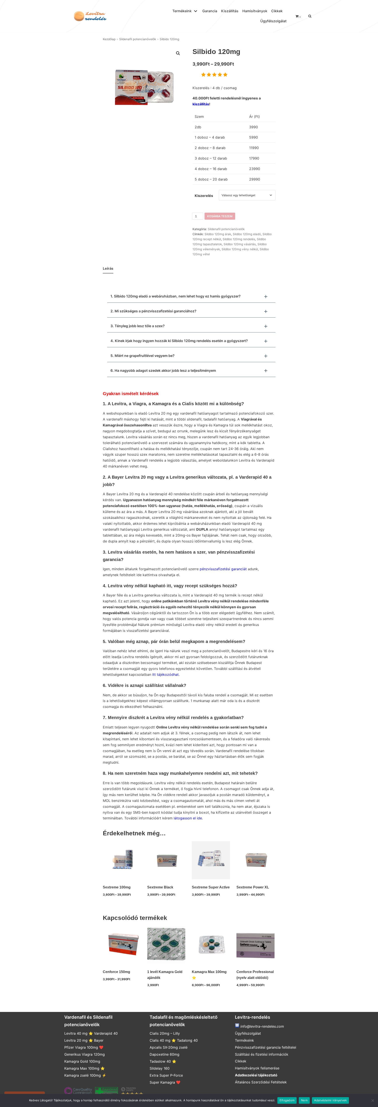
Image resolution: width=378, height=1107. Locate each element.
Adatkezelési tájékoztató (256, 1075)
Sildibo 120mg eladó (247, 234)
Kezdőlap (109, 39)
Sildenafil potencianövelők (137, 39)
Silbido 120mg (331, 15)
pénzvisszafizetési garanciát (223, 569)
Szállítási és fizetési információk (261, 1054)
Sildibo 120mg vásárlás (240, 244)
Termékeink (244, 1040)
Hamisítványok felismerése (257, 1068)
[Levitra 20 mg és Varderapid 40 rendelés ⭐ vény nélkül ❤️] (89, 16)
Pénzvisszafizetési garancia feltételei (265, 1047)
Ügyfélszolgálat (273, 21)
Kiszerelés (204, 195)
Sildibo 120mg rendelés (239, 239)
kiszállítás (200, 104)
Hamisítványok (254, 11)
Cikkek (277, 11)
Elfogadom (287, 1100)
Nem (304, 1100)
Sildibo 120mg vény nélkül (240, 249)
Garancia (209, 11)
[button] (178, 53)
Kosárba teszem (220, 216)
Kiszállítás (229, 11)
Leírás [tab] (108, 268)
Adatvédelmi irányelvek (330, 1100)
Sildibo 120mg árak (218, 234)
